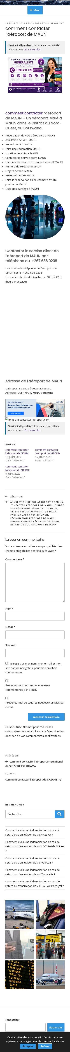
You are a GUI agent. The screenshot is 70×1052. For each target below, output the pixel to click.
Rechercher (12, 1019)
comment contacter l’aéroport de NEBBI (17, 451)
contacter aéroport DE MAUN (31, 505)
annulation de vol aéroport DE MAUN (37, 502)
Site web (10, 645)
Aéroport (17, 496)
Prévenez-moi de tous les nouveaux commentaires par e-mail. (27, 687)
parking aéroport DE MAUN (29, 515)
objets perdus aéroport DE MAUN (33, 511)
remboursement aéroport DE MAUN (34, 521)
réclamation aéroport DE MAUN (32, 518)
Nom (9, 608)
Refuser (45, 1046)
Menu (37, 10)
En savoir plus (33, 49)
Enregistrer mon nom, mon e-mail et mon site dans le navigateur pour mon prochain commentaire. (33, 668)
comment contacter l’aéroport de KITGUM (47, 451)
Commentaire (14, 559)
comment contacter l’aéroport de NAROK (17, 468)
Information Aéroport (48, 23)
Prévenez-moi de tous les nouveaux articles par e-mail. (35, 705)
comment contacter (24, 113)
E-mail (10, 627)
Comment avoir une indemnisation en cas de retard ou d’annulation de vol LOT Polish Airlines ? (34, 846)
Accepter (28, 1046)
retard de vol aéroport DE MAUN (33, 524)
